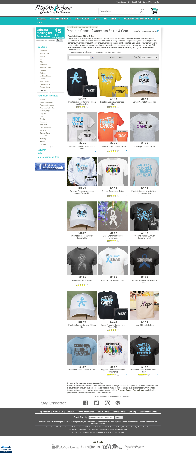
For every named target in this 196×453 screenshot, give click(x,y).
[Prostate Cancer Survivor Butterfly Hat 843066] (82, 216)
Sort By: (137, 57)
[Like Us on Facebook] (85, 403)
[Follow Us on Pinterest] (107, 403)
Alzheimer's (43, 65)
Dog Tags (43, 113)
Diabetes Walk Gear (85, 427)
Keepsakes (43, 122)
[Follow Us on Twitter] (96, 403)
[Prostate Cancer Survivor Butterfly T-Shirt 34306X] (144, 216)
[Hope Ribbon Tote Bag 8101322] (144, 305)
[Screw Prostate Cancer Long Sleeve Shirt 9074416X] (113, 305)
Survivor (42, 149)
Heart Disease (44, 81)
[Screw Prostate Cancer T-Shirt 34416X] (113, 126)
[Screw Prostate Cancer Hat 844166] (144, 82)
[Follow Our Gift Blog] (118, 403)
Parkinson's (43, 70)
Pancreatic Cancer (45, 67)
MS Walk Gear (110, 427)
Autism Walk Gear (71, 427)
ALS (41, 62)
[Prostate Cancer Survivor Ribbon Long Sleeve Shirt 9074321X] (82, 82)
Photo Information (86, 412)
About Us (70, 412)
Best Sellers (43, 51)
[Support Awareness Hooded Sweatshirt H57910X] (113, 350)
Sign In (156, 2)
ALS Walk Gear (99, 427)
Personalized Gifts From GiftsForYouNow (83, 429)
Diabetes (42, 73)
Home (69, 27)
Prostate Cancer (45, 87)
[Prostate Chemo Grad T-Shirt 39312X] (113, 260)
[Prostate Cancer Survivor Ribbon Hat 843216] (82, 305)
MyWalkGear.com (89, 432)
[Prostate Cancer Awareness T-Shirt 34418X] (113, 82)
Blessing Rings (45, 111)
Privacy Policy (119, 412)
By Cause (42, 46)
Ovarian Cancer (45, 84)
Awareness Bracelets (46, 102)
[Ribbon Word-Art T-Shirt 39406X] (82, 260)
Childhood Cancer (45, 76)
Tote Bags (43, 139)
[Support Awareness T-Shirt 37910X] (113, 171)
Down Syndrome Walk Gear (140, 427)
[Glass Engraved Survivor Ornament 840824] (113, 216)
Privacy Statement (98, 424)
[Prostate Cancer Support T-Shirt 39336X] (82, 350)
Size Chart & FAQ (134, 2)
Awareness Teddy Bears (47, 108)
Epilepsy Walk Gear (122, 427)
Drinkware (43, 144)
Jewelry (42, 119)
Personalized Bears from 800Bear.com (113, 429)
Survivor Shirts (45, 133)
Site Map (132, 412)
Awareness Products (48, 95)
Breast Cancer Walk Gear (54, 427)
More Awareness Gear (48, 157)
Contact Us (147, 2)
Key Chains (43, 125)
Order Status (121, 2)
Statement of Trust (148, 412)
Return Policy (103, 412)
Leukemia (43, 79)
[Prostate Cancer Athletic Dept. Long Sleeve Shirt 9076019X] (144, 171)
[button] (6, 449)
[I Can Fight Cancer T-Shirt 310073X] (144, 126)
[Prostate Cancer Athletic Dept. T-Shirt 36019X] (144, 350)
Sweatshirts (43, 136)
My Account (44, 412)
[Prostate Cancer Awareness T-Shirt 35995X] (82, 126)
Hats (41, 116)
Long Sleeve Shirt (45, 127)
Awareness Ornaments (47, 105)
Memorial (43, 130)
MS (41, 59)
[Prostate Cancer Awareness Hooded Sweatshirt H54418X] (82, 171)
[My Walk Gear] (53, 9)
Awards (42, 99)
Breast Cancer (44, 53)
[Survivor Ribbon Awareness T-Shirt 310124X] (144, 260)
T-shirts (42, 141)
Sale (40, 153)
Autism (42, 56)
